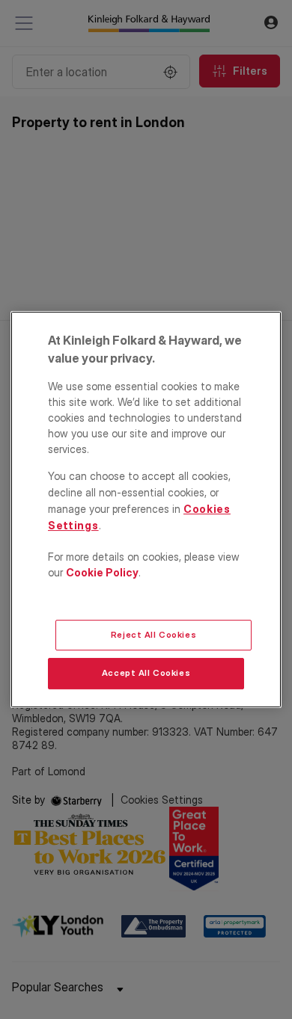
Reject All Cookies (153, 634)
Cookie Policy (102, 572)
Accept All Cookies (146, 673)
